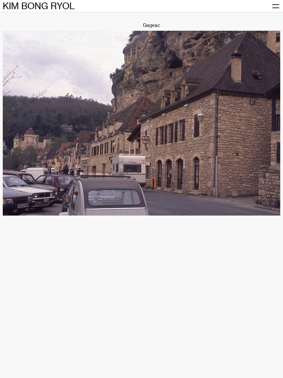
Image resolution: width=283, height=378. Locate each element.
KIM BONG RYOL (39, 6)
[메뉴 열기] (275, 6)
